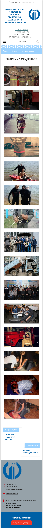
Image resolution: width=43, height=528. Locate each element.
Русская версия (14, 2)
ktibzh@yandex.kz (12, 494)
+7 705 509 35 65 (21, 34)
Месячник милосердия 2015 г (30, 451)
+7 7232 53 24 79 (21, 32)
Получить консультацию (21, 523)
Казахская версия (27, 2)
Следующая (31, 445)
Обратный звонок (21, 29)
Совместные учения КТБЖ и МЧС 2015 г (10, 437)
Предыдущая (12, 429)
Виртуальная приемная (21, 37)
